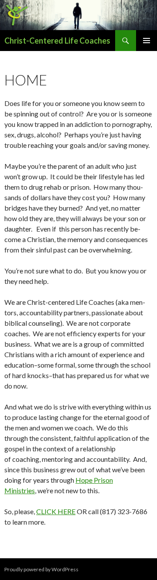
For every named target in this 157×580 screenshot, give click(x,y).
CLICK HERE (55, 511)
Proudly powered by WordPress (41, 569)
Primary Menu (146, 40)
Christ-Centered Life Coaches (57, 40)
